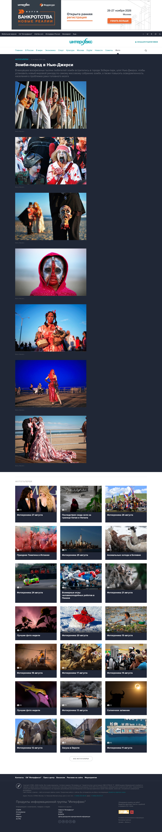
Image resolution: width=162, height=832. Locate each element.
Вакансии (60, 777)
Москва (80, 50)
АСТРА (18, 819)
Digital (89, 50)
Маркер (18, 817)
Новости (99, 50)
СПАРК (18, 810)
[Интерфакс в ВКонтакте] (66, 821)
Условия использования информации (131, 818)
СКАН (60, 812)
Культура (70, 50)
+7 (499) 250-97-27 (97, 796)
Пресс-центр (48, 777)
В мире (39, 50)
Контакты (19, 777)
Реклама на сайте (75, 777)
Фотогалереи (21, 59)
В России (29, 50)
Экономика (50, 50)
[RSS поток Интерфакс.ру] (70, 821)
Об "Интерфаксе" (25, 34)
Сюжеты (109, 50)
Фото (117, 50)
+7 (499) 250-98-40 (80, 796)
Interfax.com (38, 34)
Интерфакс (81, 41)
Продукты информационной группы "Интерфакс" (51, 802)
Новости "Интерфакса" (66, 810)
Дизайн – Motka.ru (124, 822)
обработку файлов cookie (116, 792)
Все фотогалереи (81, 759)
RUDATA (61, 814)
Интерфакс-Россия (53, 34)
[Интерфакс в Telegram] (63, 821)
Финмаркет (66, 34)
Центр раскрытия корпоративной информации (74, 817)
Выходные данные (124, 820)
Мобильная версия (9, 34)
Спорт (61, 50)
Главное (19, 50)
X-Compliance (20, 812)
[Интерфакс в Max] (74, 821)
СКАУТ (18, 814)
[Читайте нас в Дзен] (59, 821)
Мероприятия (91, 777)
